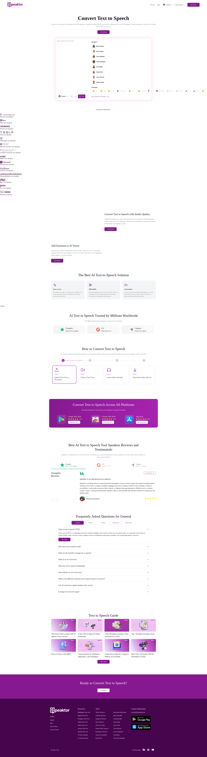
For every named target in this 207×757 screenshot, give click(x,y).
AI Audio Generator (83, 738)
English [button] (168, 5)
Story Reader (116, 722)
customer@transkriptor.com (138, 712)
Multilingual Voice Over (84, 712)
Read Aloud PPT (117, 715)
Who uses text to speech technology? (71, 566)
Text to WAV (116, 725)
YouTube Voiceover (101, 715)
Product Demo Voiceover (102, 728)
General (78, 522)
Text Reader (116, 735)
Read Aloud (129, 522)
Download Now (74, 422)
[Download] (75, 96)
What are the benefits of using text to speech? (74, 553)
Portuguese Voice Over (84, 718)
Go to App (103, 32)
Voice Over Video (100, 725)
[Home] (15, 4)
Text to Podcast (117, 728)
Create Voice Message (119, 738)
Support (52, 720)
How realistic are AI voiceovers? (70, 572)
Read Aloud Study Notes (119, 712)
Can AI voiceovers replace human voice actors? (75, 585)
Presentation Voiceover (101, 731)
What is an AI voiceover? (67, 559)
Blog (158, 5)
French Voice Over (82, 725)
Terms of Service (54, 729)
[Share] (71, 96)
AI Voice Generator (83, 735)
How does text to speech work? (69, 547)
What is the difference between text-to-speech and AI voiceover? (81, 579)
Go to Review (148, 473)
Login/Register (179, 5)
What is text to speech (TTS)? (69, 529)
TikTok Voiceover (100, 712)
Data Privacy (116, 522)
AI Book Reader (117, 718)
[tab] (68, 465)
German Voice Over (83, 728)
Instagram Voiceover (101, 718)
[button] (63, 96)
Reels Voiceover (100, 722)
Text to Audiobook (118, 731)
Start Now (103, 690)
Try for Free (110, 229)
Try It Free (193, 4)
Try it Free (64, 539)
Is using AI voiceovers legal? (68, 592)
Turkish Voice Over (83, 722)
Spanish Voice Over (83, 731)
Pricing (152, 5)
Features (90, 522)
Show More (104, 661)
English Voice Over (83, 715)
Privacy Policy (54, 726)
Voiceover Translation (101, 735)
